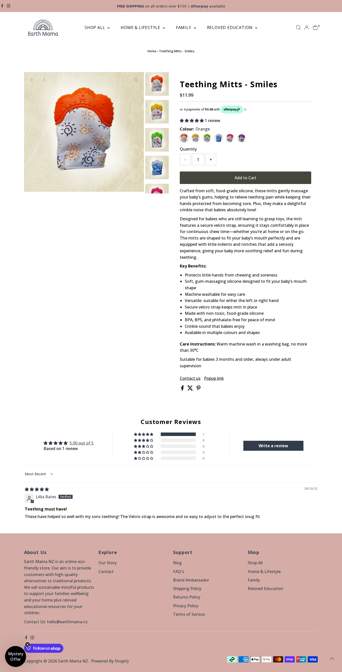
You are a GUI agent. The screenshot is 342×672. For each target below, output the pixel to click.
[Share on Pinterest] (199, 389)
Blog (177, 563)
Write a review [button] (273, 445)
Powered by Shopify (110, 661)
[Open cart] (315, 27)
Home (151, 51)
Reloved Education (230, 27)
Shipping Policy (187, 588)
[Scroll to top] (332, 658)
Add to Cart (245, 177)
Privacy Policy (185, 605)
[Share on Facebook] (183, 389)
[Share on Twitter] (190, 389)
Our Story (107, 563)
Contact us (190, 378)
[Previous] (32, 80)
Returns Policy (186, 597)
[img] (37, 489)
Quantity (188, 149)
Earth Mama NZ (73, 661)
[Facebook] (2, 6)
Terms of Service (189, 614)
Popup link (214, 378)
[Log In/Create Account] (306, 27)
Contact (106, 571)
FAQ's (178, 571)
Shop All (95, 27)
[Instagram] (9, 6)
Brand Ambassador (191, 580)
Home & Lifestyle (141, 27)
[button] (192, 120)
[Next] (44, 80)
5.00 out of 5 (82, 443)
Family (184, 27)
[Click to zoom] (135, 80)
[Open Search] (298, 27)
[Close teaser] (27, 644)
